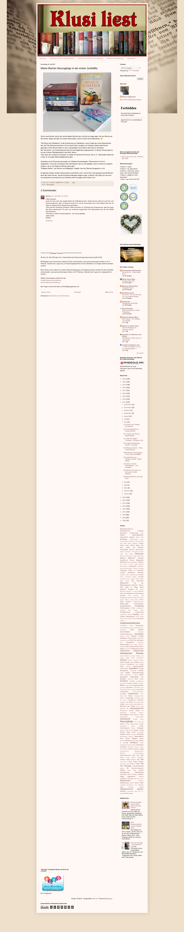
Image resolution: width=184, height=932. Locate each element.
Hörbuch (123, 660)
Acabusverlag (134, 533)
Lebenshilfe (129, 687)
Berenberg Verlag (131, 556)
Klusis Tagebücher (57, 182)
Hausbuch (140, 644)
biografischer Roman (127, 560)
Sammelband (123, 745)
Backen (131, 549)
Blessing (129, 562)
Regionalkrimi (138, 736)
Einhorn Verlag (129, 599)
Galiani (129, 618)
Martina (48, 196)
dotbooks (128, 591)
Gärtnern (134, 618)
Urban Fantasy (132, 774)
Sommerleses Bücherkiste (131, 270)
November (128, 407)
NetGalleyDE (125, 719)
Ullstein (122, 770)
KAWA (121, 674)
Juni (125, 422)
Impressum (131, 58)
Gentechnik (123, 629)
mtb (142, 710)
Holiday (127, 658)
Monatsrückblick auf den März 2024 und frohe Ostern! (136, 804)
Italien (122, 666)
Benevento (123, 556)
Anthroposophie (134, 539)
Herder (137, 646)
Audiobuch (135, 543)
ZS (139, 791)
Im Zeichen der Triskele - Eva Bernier (132, 425)
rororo (141, 738)
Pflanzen (122, 732)
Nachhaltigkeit (124, 714)
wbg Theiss (140, 778)
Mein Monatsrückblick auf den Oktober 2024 (136, 825)
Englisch (128, 601)
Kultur (130, 685)
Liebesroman (133, 694)
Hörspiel (141, 660)
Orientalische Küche (127, 726)
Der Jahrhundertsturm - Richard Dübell (131, 430)
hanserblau (140, 642)
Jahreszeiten (124, 668)
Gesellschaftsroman (126, 634)
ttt (127, 768)
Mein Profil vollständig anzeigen (130, 99)
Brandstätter (132, 566)
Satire (134, 745)
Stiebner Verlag (124, 757)
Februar (127, 491)
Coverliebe (123, 579)
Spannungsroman (125, 755)
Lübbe (122, 704)
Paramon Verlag (124, 730)
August (126, 416)
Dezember (128, 404)
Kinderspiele (134, 677)
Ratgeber (123, 734)
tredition (122, 768)
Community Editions (131, 576)
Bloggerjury (135, 562)
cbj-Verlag (140, 568)
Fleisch (122, 618)
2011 (124, 512)
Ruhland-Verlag (135, 740)
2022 (124, 387)
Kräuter (135, 683)
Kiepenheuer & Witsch (131, 674)
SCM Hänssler (124, 749)
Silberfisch (122, 753)
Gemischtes (139, 625)
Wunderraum (130, 785)
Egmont (122, 599)
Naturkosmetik (139, 716)
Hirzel (126, 648)
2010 (124, 515)
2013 (124, 506)
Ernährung (139, 606)
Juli (125, 419)
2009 (124, 517)
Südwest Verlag (125, 759)
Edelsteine (130, 597)
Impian (132, 662)
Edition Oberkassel (138, 597)
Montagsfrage (123, 710)
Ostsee (133, 728)
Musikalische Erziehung (128, 712)
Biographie (139, 560)
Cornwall (140, 577)
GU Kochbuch (138, 640)
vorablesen (123, 778)
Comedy (140, 574)
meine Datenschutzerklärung (50, 282)
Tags (138, 759)
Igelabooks (126, 301)
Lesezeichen (124, 691)
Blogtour (140, 562)
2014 (124, 503)
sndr (96, 898)
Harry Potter (133, 644)
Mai (125, 482)
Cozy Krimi (139, 579)
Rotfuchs (122, 740)
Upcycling (123, 774)
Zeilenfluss (131, 787)
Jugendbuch (133, 668)
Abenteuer (123, 533)
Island (141, 664)
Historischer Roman (131, 653)
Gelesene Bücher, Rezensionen (62, 58)
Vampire (140, 774)
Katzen (128, 673)
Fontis (125, 618)
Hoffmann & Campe (129, 656)
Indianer (137, 662)
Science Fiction (139, 747)
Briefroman (140, 566)
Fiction (141, 614)
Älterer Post (109, 292)
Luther (139, 704)
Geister (131, 625)
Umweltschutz (124, 772)
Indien (141, 662)
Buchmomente (127, 308)
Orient (141, 724)
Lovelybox (122, 702)
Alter (142, 537)
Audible (129, 543)
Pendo (131, 730)
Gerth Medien (136, 630)
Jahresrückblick (138, 666)
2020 (124, 393)
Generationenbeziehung (126, 627)
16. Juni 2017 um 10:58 (60, 196)
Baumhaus (128, 551)
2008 (124, 520)
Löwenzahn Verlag (138, 702)
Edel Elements (133, 595)
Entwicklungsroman (138, 601)
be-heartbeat (135, 551)
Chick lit (132, 570)
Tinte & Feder (135, 764)
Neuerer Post (45, 292)
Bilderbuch (131, 558)
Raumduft (140, 734)
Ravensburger (123, 736)
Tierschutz (123, 763)
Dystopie (122, 595)
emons (141, 599)
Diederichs (134, 585)
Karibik (122, 672)
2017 (124, 402)
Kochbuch (124, 681)
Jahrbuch (128, 666)
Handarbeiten (130, 642)
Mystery (141, 712)
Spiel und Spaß (137, 755)
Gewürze (122, 636)
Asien (121, 543)
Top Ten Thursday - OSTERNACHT (137, 843)
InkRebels (122, 664)
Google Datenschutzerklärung (51, 280)
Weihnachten (125, 781)
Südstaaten (140, 757)
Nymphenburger (134, 724)
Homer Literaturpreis (137, 658)
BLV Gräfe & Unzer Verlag (129, 564)
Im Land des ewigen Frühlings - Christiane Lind (133, 439)
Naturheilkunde (124, 716)
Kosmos (130, 683)
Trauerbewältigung (137, 766)
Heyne (122, 649)
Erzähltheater (140, 608)
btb (123, 568)
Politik (134, 732)
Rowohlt (128, 740)
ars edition (130, 541)
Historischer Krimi (137, 649)
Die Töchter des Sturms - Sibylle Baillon (132, 434)
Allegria (138, 537)
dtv (125, 593)
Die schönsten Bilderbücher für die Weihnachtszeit (131, 583)
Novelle (127, 724)
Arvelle (141, 541)
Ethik (129, 610)
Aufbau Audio (124, 545)
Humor (122, 662)
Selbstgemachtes (138, 751)
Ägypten (132, 537)
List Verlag (128, 696)
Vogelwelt (141, 776)
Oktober (127, 410)
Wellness (141, 780)
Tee (142, 759)
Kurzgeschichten (137, 685)
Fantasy (136, 614)
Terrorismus (123, 761)
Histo (129, 648)
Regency (131, 736)
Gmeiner (134, 636)
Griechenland (140, 638)
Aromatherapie (124, 541)
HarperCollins (124, 644)
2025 (124, 379)
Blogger (109, 898)
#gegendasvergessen (126, 529)
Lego (142, 687)
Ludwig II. (127, 704)
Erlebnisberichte (125, 606)
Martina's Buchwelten (130, 286)
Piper (128, 732)
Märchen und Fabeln (127, 706)
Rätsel (128, 734)
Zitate (135, 791)
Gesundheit (138, 634)
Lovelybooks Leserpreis (135, 700)
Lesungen (123, 694)
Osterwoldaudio (124, 728)
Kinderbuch (124, 677)
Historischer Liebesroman (131, 651)
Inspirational (130, 664)
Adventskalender (137, 535)
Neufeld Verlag (138, 719)
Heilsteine (122, 646)
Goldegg (140, 636)
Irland (136, 664)
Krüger (126, 685)
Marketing (122, 708)
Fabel (142, 610)
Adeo (142, 533)
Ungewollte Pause (127, 288)
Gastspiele (140, 618)
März (126, 488)
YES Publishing (139, 785)
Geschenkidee (125, 632)
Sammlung (129, 745)
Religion (134, 738)
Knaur (141, 679)
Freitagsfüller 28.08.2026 (129, 303)
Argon (141, 539)
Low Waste (129, 702)
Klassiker (123, 679)
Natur (141, 714)
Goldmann (123, 638)
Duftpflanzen (130, 593)
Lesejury (134, 689)
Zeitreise (123, 791)
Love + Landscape (126, 698)
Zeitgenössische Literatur (131, 789)
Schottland (123, 747)
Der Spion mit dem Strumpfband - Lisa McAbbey (131, 465)
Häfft (121, 642)
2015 (124, 500)
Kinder (141, 675)
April (125, 485)
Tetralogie (129, 761)
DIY (137, 589)
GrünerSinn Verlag (125, 640)
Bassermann (139, 549)
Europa (135, 610)
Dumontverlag (139, 593)
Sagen (141, 742)
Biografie (140, 558)
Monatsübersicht (136, 708)
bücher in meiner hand (130, 326)
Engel (122, 601)
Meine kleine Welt (128, 279)
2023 (124, 385)
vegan (122, 776)
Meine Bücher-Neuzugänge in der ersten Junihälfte (133, 453)
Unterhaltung (139, 772)
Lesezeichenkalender (137, 691)
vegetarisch (131, 776)
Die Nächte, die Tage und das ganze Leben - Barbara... (132, 472)
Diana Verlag (124, 581)
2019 (124, 396)
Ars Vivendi (136, 541)
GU (131, 640)
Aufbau (141, 543)
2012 (124, 509)
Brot (121, 568)
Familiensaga (139, 612)
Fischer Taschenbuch (127, 616)
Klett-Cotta (130, 679)
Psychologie (140, 732)
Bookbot (141, 564)
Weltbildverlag (124, 783)
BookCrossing (123, 566)
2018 (124, 399)
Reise (122, 738)
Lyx (142, 704)
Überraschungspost (137, 768)
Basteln (122, 551)
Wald (135, 778)
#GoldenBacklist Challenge (131, 531)
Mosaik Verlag (134, 710)
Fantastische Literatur (126, 614)
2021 (124, 390)
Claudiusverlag (133, 574)
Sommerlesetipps (138, 753)
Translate (136, 70)
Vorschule (130, 778)
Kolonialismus (139, 681)
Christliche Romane (135, 572)
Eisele (136, 599)
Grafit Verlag (132, 638)
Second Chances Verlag (135, 749)
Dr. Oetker (134, 591)
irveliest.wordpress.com (131, 345)
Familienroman (125, 612)
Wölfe (141, 783)
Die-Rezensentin (128, 293)
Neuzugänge (50, 184)
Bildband (122, 558)
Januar (126, 494)
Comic (121, 576)
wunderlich (123, 785)
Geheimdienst (123, 625)
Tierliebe (140, 761)
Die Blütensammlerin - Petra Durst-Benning (133, 448)
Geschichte (140, 632)
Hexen (141, 646)
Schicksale (139, 745)
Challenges (123, 570)
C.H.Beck (135, 568)
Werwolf (132, 783)
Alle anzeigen (140, 353)
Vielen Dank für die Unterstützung (90, 58)
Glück (127, 636)
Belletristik (139, 554)
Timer (127, 763)
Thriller (135, 761)
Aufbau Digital (135, 545)
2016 (124, 497)
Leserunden (139, 689)
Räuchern (133, 734)
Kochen (132, 681)
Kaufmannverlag (137, 673)
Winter (137, 783)
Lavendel (122, 687)
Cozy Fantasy (131, 579)
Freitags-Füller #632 (128, 281)
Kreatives (141, 683)
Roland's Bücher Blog (130, 317)
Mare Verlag (140, 706)
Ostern (141, 726)
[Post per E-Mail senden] (73, 182)
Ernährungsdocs (125, 608)
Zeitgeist (141, 787)
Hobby (121, 656)
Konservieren (123, 683)
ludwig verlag (133, 704)
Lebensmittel (137, 687)
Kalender (140, 670)
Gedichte (122, 620)
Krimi (122, 685)
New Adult (137, 721)
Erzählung (122, 610)
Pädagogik (140, 728)
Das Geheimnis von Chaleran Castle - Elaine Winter (133, 459)
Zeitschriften (130, 791)
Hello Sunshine (130, 646)
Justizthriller (133, 670)
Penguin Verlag (138, 730)
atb (125, 543)
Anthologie (123, 539)
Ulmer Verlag (131, 770)
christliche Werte (124, 574)
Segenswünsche (124, 751)
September (128, 413)
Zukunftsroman (128, 793)
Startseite (42, 58)
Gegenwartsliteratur (130, 623)
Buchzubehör (128, 568)
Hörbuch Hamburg (133, 660)
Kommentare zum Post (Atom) (59, 296)
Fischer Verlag (139, 616)
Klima (136, 679)
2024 (124, 382)
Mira (127, 708)
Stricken (133, 757)
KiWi (142, 677)
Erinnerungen (138, 604)
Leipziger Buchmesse (125, 689)
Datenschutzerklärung (115, 58)
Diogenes (131, 589)
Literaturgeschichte (138, 696)
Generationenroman (138, 627)
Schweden (130, 747)
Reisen (128, 738)
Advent (122, 535)
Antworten (49, 221)
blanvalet (123, 562)
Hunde (127, 662)
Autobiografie (124, 549)
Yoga (121, 787)
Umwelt (141, 770)
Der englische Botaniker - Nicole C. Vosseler (132, 444)
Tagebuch (133, 759)
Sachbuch (134, 743)
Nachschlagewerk (134, 714)
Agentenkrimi (124, 537)
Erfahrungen (124, 604)
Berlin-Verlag (140, 556)
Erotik (133, 608)
